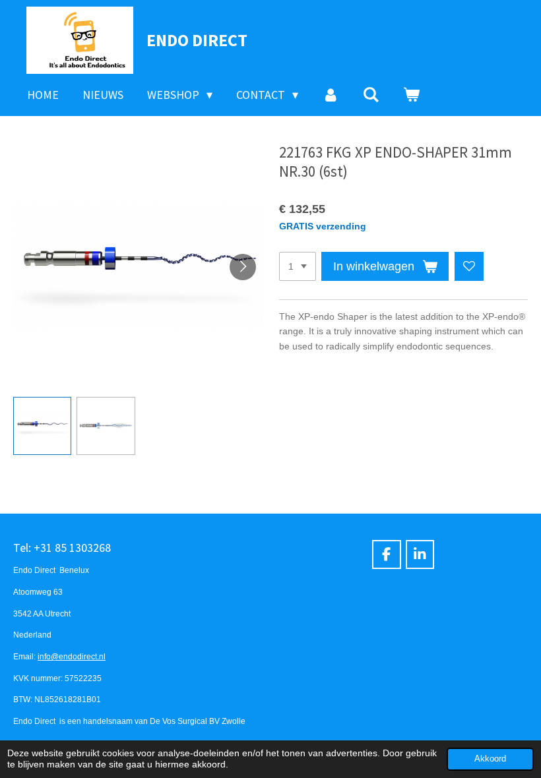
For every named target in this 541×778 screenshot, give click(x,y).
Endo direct (196, 40)
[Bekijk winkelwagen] (411, 94)
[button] (42, 426)
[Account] (330, 94)
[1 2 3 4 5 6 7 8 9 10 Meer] (297, 266)
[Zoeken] (371, 94)
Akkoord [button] (490, 758)
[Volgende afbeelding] (243, 267)
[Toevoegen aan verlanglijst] (469, 266)
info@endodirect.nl (72, 656)
